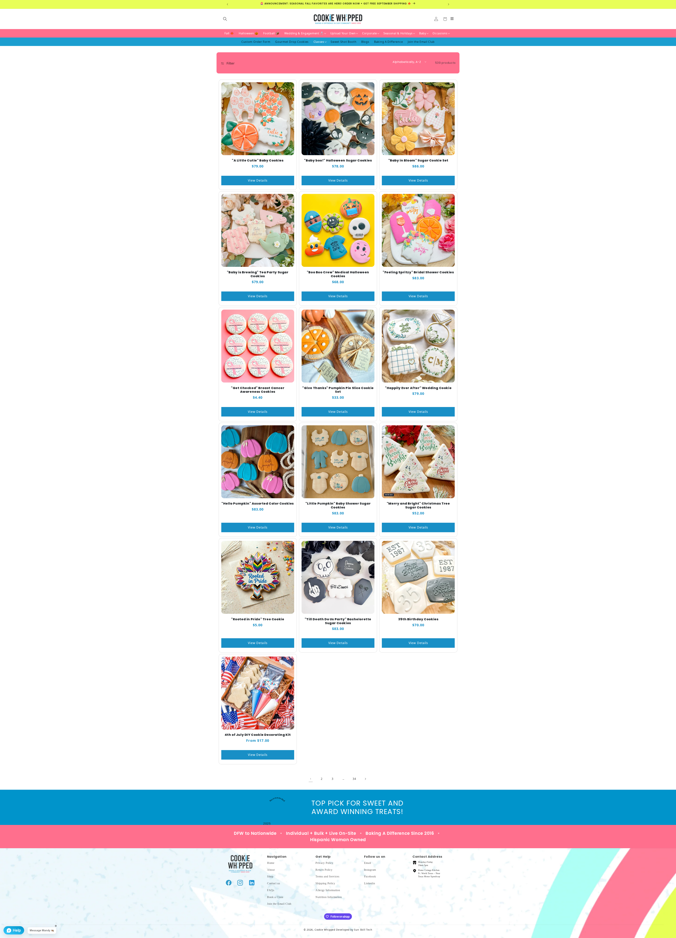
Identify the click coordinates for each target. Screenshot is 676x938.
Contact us (273, 883)
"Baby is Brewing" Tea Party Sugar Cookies (258, 274)
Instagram (370, 869)
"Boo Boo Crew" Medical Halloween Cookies (338, 274)
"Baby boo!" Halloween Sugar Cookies (338, 160)
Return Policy (323, 869)
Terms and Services (327, 876)
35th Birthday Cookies (418, 619)
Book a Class (275, 897)
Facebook (370, 876)
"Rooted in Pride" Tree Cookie (257, 619)
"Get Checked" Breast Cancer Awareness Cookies (257, 390)
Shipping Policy (325, 883)
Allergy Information (327, 890)
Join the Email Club (279, 903)
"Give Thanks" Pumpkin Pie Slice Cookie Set (338, 390)
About (271, 869)
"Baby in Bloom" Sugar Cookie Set (418, 160)
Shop (270, 876)
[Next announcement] (448, 4)
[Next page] (365, 778)
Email (367, 862)
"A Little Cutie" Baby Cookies (257, 160)
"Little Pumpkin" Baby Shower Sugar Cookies (338, 505)
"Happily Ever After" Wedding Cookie (418, 388)
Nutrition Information (328, 897)
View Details (257, 180)
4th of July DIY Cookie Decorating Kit (258, 735)
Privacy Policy (324, 862)
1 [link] (310, 779)
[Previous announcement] (227, 4)
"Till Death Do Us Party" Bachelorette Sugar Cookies (338, 621)
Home (270, 862)
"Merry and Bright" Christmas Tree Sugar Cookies (418, 505)
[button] (444, 19)
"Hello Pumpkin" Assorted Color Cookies (257, 503)
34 (354, 779)
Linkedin (369, 883)
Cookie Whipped (325, 929)
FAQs (270, 890)
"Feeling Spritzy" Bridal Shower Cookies (418, 272)
